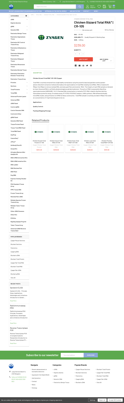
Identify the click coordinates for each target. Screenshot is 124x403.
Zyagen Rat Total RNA (17, 263)
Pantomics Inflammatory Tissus (18, 49)
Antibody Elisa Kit (16, 145)
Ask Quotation (75, 11)
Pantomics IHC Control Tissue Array (18, 43)
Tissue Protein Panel (17, 124)
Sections (13, 86)
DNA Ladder (14, 165)
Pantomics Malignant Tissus (17, 60)
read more (13, 301)
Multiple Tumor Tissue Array (18, 207)
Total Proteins (15, 89)
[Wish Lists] (100, 6)
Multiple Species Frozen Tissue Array (18, 201)
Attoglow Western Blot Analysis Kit (18, 153)
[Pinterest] (91, 65)
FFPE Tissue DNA (16, 189)
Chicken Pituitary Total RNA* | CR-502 (107, 141)
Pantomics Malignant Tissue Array (17, 54)
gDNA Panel (14, 117)
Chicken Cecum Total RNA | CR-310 (56, 141)
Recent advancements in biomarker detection (25, 11)
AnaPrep (13, 135)
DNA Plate (14, 171)
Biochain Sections (16, 244)
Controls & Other (16, 114)
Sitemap (34, 388)
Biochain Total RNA (16, 266)
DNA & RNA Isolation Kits (18, 161)
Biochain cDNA (15, 255)
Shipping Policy (48, 396)
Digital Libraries (16, 23)
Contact (86, 11)
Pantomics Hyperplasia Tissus (18, 38)
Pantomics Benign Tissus (18, 33)
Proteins (13, 82)
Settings (92, 400)
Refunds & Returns (75, 396)
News (96, 11)
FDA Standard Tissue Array (17, 185)
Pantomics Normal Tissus (19, 70)
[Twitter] (87, 65)
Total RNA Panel (16, 131)
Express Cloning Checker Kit (18, 180)
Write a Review (109, 30)
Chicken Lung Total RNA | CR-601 (90, 141)
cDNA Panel (14, 103)
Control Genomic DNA (17, 110)
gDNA (12, 26)
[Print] (83, 65)
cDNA (12, 19)
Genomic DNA (15, 30)
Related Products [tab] (40, 120)
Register (92, 7)
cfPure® (13, 142)
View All (13, 278)
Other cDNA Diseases (17, 211)
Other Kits (14, 214)
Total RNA (14, 93)
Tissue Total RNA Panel (18, 128)
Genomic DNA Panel (17, 121)
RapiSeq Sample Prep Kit (18, 221)
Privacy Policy (102, 396)
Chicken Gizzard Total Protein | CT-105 (39, 141)
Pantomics (14, 248)
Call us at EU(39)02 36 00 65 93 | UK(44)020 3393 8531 (19, 379)
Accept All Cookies (115, 400)
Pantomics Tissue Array (18, 79)
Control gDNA (15, 107)
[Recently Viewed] (105, 6)
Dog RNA (13, 175)
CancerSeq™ (15, 138)
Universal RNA (15, 100)
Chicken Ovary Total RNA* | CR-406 (73, 141)
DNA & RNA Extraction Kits (19, 158)
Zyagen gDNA (15, 252)
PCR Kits (13, 218)
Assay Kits (14, 149)
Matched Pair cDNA (17, 196)
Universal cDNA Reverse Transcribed (18, 230)
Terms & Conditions (22, 396)
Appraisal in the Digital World (56, 11)
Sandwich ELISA (16, 288)
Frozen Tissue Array (17, 193)
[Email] (79, 65)
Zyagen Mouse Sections (18, 240)
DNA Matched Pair (16, 168)
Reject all (102, 400)
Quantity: (77, 50)
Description (37, 73)
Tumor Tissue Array (17, 225)
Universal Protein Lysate (18, 96)
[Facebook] (75, 65)
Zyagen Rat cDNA (16, 270)
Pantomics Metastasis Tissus (18, 65)
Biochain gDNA (15, 274)
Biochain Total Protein (17, 259)
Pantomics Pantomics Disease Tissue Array (17, 74)
